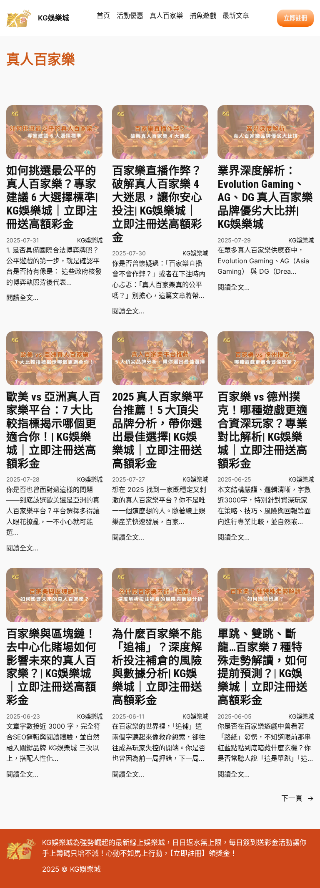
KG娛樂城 (53, 18)
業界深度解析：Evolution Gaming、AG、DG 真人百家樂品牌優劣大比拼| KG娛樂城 (265, 197)
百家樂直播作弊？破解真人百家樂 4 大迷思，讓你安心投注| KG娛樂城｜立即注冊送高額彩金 (157, 203)
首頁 (103, 15)
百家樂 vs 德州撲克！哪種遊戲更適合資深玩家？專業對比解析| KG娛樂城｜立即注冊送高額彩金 (263, 429)
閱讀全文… (22, 297)
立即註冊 (187, 853)
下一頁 (297, 798)
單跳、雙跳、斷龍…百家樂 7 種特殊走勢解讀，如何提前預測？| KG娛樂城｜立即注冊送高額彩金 (263, 666)
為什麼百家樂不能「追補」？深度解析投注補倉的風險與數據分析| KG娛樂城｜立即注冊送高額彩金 (157, 666)
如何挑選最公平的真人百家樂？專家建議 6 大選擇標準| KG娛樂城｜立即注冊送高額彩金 (52, 197)
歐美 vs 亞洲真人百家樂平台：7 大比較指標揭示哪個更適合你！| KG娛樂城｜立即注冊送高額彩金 (53, 429)
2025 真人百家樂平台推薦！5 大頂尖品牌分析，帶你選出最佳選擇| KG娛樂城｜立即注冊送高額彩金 (158, 429)
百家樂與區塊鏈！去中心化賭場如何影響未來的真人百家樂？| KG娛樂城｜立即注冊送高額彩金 (51, 666)
